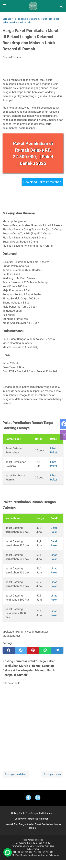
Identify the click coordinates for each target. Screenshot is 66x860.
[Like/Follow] (28, 798)
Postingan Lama (52, 774)
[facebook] (9, 650)
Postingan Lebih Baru (16, 774)
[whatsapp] (45, 650)
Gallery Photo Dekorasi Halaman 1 (32, 818)
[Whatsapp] (7, 852)
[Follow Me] (37, 798)
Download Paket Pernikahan (42, 182)
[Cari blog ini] (61, 6)
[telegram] (57, 650)
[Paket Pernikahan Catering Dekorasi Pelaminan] (33, 6)
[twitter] (21, 650)
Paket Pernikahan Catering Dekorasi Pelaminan (37, 855)
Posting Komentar (12, 57)
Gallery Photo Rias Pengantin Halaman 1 (32, 813)
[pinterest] (33, 650)
